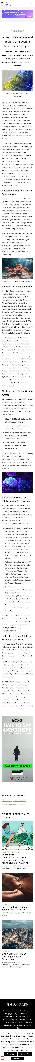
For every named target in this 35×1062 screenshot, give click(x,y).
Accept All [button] (25, 1054)
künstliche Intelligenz (21, 158)
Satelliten (17, 537)
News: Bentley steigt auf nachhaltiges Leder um (15, 908)
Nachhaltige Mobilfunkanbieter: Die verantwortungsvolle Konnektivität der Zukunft (15, 858)
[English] (4, 1056)
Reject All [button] (18, 1058)
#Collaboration (7, 800)
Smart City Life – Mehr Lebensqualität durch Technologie (14, 956)
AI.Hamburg (6, 254)
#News (22, 804)
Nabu (29, 123)
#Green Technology (20, 800)
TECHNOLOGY (17, 31)
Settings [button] (10, 1054)
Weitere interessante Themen (15, 816)
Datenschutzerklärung (17, 1050)
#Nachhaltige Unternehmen (10, 804)
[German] (4, 1059)
